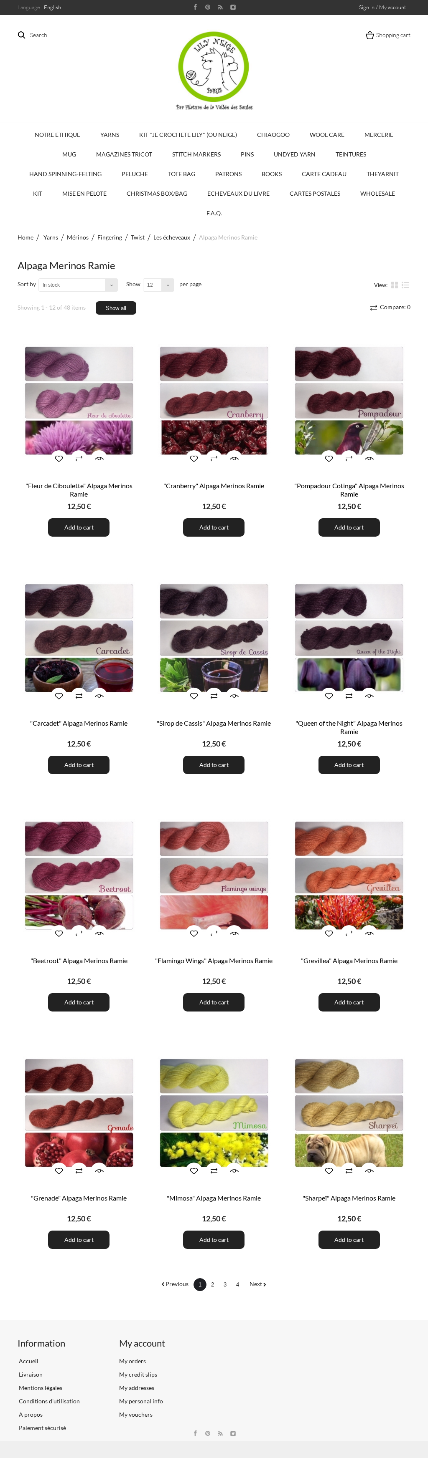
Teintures (351, 154)
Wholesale (377, 193)
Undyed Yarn (295, 154)
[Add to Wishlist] (59, 458)
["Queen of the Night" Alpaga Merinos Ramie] (349, 638)
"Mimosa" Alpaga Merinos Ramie (214, 1198)
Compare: (394, 306)
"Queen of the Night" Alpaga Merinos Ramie (349, 727)
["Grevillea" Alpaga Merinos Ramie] (349, 875)
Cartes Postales (315, 193)
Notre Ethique (57, 134)
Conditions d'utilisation (49, 1401)
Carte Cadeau (324, 173)
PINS (247, 154)
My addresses (136, 1387)
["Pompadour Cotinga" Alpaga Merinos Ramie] (349, 401)
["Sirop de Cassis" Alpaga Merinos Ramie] (214, 638)
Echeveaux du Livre (238, 193)
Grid (395, 284)
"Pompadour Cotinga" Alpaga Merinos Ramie (349, 490)
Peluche (135, 173)
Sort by (27, 284)
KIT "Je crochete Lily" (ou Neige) (188, 134)
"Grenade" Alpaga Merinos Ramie (79, 1198)
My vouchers (136, 1414)
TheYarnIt (383, 173)
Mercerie (378, 134)
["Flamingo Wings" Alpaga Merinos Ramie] (214, 875)
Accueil (28, 1361)
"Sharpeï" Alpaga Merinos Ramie (349, 1198)
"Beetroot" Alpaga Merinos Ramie (79, 960)
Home (25, 237)
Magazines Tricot (124, 154)
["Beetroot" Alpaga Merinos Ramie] (79, 875)
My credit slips (138, 1374)
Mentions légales (40, 1387)
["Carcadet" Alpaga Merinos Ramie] (79, 638)
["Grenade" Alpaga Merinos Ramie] (79, 1113)
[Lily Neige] (214, 70)
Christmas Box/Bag (157, 193)
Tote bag (181, 173)
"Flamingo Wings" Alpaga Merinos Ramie (214, 960)
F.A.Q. (214, 213)
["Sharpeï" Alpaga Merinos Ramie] (349, 1113)
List (405, 288)
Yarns (109, 134)
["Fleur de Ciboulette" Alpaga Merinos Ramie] (79, 401)
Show (133, 284)
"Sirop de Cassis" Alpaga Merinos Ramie (214, 723)
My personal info (141, 1401)
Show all (116, 308)
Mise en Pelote (84, 193)
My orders (132, 1361)
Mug (69, 154)
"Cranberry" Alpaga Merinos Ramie (213, 485)
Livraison (30, 1374)
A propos (30, 1414)
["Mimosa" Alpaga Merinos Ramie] (214, 1113)
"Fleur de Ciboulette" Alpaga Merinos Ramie (78, 490)
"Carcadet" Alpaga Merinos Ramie (78, 723)
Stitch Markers (196, 154)
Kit (37, 193)
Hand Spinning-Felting (65, 173)
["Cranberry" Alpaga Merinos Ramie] (214, 401)
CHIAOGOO (273, 134)
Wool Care (327, 134)
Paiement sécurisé (42, 1427)
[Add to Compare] (79, 458)
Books (272, 173)
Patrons (228, 173)
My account (142, 1343)
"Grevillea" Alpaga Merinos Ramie (349, 960)
